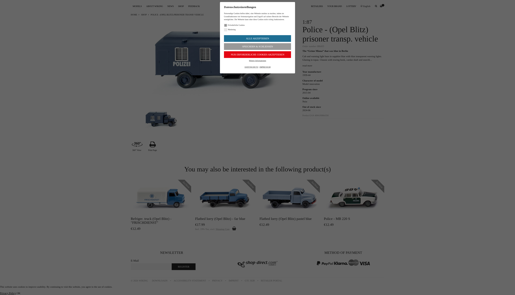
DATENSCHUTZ (251, 67)
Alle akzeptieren (257, 38)
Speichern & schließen (257, 46)
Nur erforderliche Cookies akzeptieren (257, 54)
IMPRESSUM (265, 67)
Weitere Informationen (257, 61)
